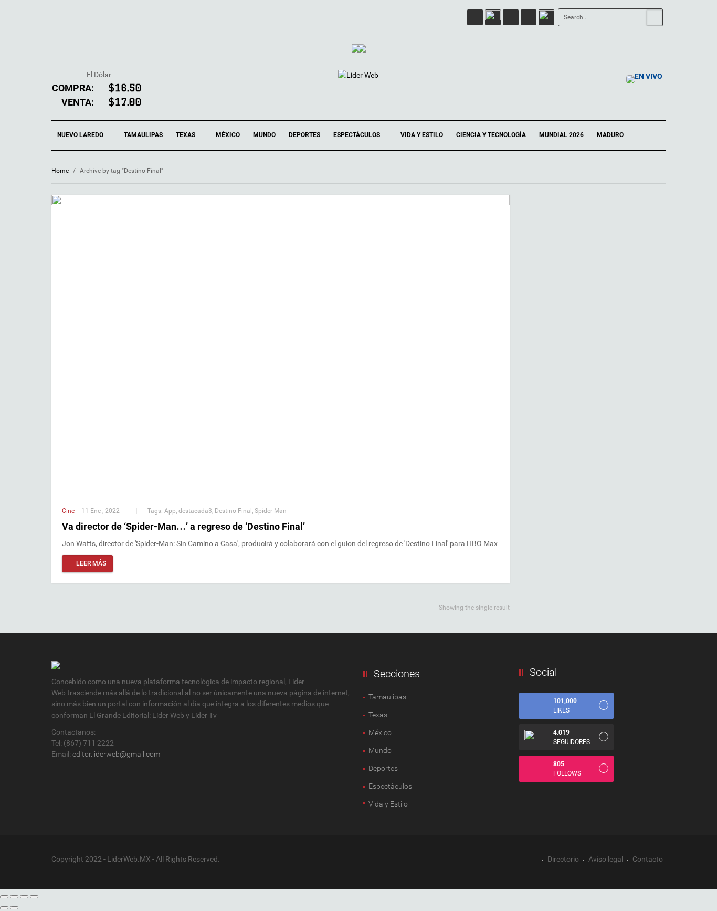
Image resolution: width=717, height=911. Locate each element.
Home (60, 170)
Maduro (610, 135)
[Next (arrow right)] (14, 907)
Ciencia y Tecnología (491, 135)
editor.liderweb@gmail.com (116, 754)
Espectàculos (390, 786)
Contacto (647, 859)
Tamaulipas (143, 135)
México (228, 135)
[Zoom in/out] (34, 896)
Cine (68, 511)
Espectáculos (357, 135)
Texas (186, 135)
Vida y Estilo (421, 135)
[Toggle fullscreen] (24, 896)
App (170, 511)
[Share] (14, 896)
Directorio (563, 859)
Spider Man (271, 511)
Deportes (304, 135)
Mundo (264, 135)
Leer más (91, 563)
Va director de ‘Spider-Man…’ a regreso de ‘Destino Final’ (183, 526)
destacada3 (195, 511)
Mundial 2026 (561, 135)
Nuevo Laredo (81, 135)
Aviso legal (605, 859)
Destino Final (233, 511)
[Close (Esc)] (4, 896)
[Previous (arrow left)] (4, 907)
